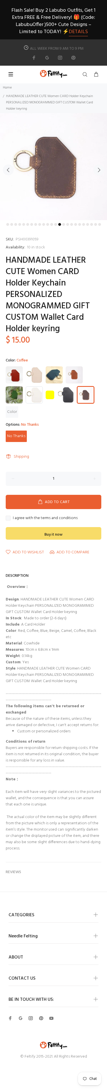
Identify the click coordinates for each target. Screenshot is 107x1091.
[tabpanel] (53, 166)
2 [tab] (11, 224)
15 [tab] (63, 224)
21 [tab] (87, 224)
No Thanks (16, 436)
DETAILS (78, 32)
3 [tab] (15, 224)
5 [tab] (23, 224)
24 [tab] (99, 224)
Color (12, 412)
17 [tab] (71, 224)
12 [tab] (51, 224)
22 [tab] (91, 224)
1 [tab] (7, 224)
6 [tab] (27, 224)
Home (7, 88)
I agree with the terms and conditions (45, 518)
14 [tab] (59, 224)
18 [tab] (75, 224)
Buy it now (53, 534)
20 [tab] (83, 224)
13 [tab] (55, 224)
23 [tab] (95, 224)
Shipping (21, 456)
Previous (8, 169)
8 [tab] (35, 224)
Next (98, 169)
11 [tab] (47, 224)
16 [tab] (67, 224)
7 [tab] (31, 224)
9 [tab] (39, 224)
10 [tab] (43, 224)
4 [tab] (19, 224)
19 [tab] (79, 224)
